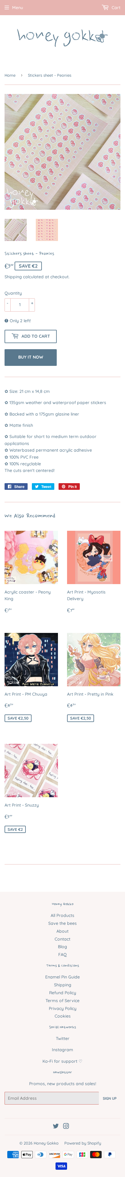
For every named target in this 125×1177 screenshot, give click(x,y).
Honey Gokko (46, 1143)
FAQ (62, 954)
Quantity (13, 293)
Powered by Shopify (82, 1143)
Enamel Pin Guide (62, 977)
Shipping (13, 276)
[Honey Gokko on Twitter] (56, 1127)
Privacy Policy (62, 1008)
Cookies (63, 1016)
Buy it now (30, 357)
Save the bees (62, 923)
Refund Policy (62, 992)
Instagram (62, 1049)
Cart (115, 7)
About (62, 931)
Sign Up (110, 1098)
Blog (62, 946)
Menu (17, 7)
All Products (62, 915)
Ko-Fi (47, 1061)
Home (10, 75)
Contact (62, 939)
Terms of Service (62, 1000)
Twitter (62, 1038)
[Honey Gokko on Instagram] (66, 1127)
